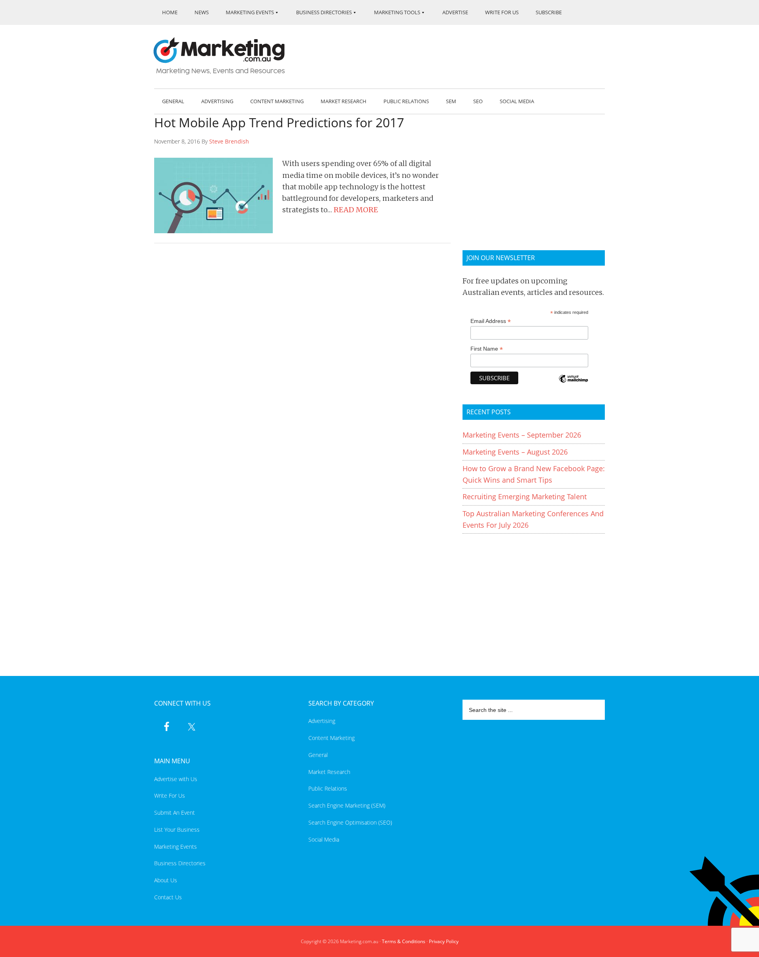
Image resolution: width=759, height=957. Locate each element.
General (318, 755)
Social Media (323, 839)
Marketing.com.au (224, 56)
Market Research (329, 772)
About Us (165, 880)
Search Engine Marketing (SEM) (346, 805)
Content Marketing (331, 738)
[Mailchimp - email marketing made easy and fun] (573, 384)
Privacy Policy (444, 941)
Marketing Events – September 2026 (522, 435)
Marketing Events (175, 846)
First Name (486, 349)
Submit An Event (174, 812)
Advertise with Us (175, 779)
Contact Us (168, 897)
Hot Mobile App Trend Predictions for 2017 (279, 122)
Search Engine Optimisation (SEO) (350, 822)
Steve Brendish (229, 141)
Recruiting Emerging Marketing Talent (525, 496)
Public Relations (327, 788)
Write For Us (169, 795)
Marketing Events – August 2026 (515, 452)
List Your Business (177, 829)
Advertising (321, 721)
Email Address (490, 321)
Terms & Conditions (403, 941)
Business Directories (180, 863)
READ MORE (356, 209)
